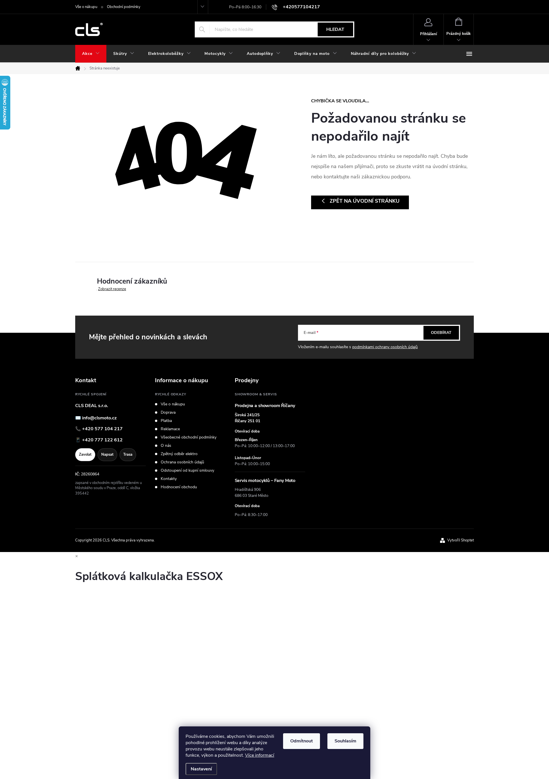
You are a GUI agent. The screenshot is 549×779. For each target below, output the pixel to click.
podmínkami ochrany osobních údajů (385, 347)
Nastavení (201, 769)
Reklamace (170, 429)
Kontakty (169, 479)
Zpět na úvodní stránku (364, 201)
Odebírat (441, 332)
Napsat (107, 454)
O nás (166, 445)
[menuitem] (90, 54)
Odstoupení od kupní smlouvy (187, 470)
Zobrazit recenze (112, 289)
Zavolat (85, 454)
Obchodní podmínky (123, 6)
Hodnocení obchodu (179, 487)
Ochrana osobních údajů (182, 462)
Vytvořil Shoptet (460, 540)
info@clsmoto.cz (99, 418)
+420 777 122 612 (102, 440)
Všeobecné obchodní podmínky (188, 437)
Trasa (127, 454)
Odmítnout (301, 741)
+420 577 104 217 (102, 429)
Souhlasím (345, 741)
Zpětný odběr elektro (179, 454)
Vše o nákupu (86, 6)
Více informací (259, 755)
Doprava (168, 412)
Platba (166, 421)
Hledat (335, 29)
